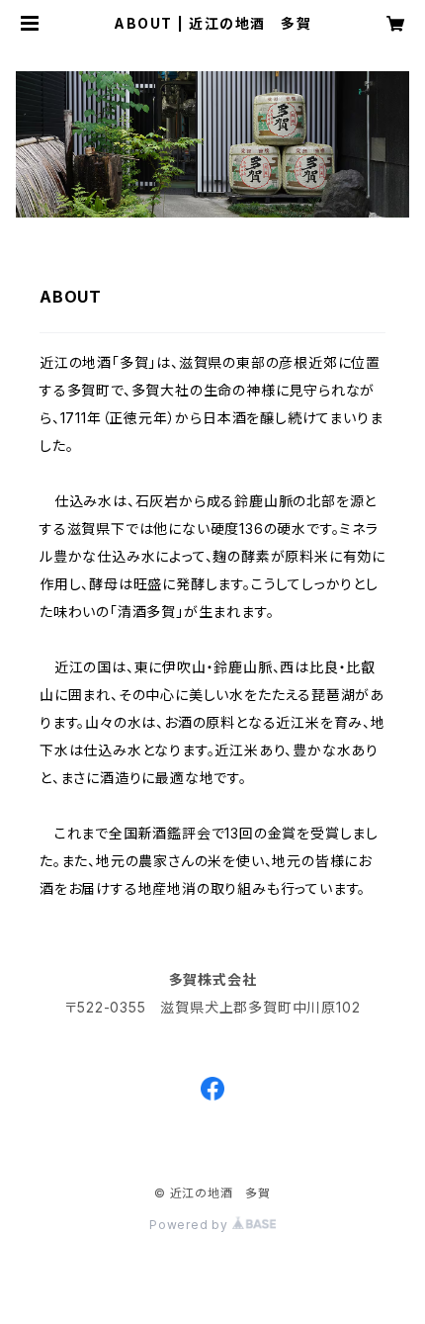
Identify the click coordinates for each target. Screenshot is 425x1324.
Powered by (190, 1224)
